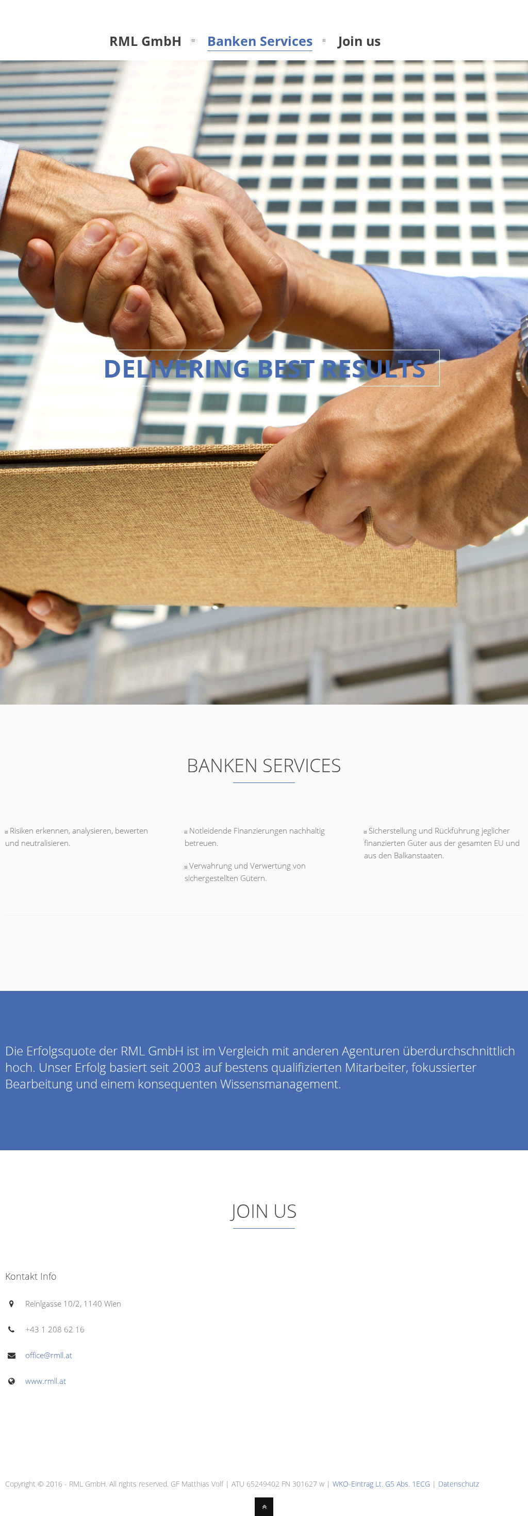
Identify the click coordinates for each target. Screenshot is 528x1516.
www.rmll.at (45, 1381)
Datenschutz (458, 1484)
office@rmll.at (48, 1355)
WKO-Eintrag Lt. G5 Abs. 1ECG (381, 1484)
